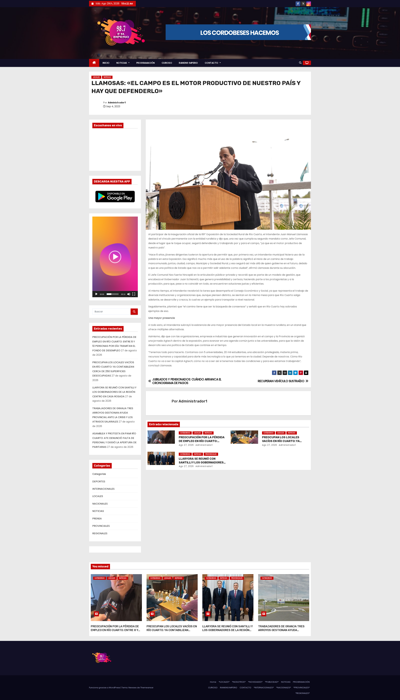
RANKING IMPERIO (188, 62)
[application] (115, 257)
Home (213, 681)
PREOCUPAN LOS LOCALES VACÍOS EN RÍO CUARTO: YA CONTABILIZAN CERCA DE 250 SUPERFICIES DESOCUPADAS (172, 632)
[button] (300, 63)
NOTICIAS (122, 62)
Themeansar (146, 687)
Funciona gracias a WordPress (105, 687)
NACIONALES (100, 503)
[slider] (113, 294)
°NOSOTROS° (239, 681)
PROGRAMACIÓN (145, 62)
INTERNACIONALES (103, 489)
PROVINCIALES (101, 526)
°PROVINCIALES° (301, 687)
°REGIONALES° (302, 693)
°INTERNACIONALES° (264, 687)
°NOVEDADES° (255, 681)
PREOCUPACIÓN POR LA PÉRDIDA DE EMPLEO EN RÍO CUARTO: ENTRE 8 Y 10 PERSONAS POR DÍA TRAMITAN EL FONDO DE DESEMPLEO (115, 632)
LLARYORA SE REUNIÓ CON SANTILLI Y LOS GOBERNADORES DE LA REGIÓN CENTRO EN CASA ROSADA (114, 392)
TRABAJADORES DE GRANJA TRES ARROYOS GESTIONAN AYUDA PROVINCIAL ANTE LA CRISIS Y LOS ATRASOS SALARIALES (281, 632)
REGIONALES (99, 533)
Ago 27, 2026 (186, 445)
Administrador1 (117, 102)
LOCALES (96, 77)
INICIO (106, 62)
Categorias (99, 474)
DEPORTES (98, 481)
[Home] (94, 63)
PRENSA (97, 518)
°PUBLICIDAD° (272, 681)
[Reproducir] (96, 294)
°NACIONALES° (283, 687)
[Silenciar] (128, 294)
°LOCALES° (224, 681)
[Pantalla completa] (133, 294)
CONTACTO (212, 62)
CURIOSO (167, 62)
